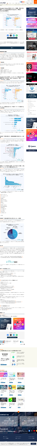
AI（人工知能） (30, 112)
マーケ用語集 (27, 3)
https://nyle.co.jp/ (4, 309)
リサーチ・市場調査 (5, 438)
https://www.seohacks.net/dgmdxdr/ (5, 290)
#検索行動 (21, 29)
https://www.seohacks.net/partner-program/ (6, 287)
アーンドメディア (30, 103)
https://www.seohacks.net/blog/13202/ (15, 256)
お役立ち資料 (31, 3)
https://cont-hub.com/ (11, 302)
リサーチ (10, 3)
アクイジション (30, 107)
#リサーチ (16, 29)
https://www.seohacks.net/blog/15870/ (5, 59)
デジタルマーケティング (11, 4)
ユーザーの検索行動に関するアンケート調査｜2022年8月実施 (9, 316)
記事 (7, 3)
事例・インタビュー (18, 3)
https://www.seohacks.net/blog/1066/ (15, 301)
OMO (28, 109)
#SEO (6, 29)
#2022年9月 (2, 29)
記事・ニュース (5, 436)
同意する (33, 443)
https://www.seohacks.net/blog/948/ (16, 257)
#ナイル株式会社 (11, 29)
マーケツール (23, 3)
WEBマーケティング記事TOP (4, 4)
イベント (13, 3)
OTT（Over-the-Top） (31, 104)
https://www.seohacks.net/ (11, 300)
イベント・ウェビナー (18, 436)
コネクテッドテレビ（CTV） (31, 106)
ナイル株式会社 (3, 315)
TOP (0, 4)
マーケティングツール (31, 436)
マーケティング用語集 (31, 438)
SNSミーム (29, 99)
